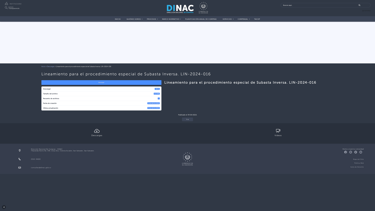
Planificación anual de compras (201, 19)
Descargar (101, 82)
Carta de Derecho (357, 167)
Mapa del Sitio (358, 159)
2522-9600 (36, 159)
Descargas (50, 66)
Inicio (118, 19)
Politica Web (359, 163)
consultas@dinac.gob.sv (41, 168)
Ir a (187, 119)
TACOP (257, 19)
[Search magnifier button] (359, 5)
